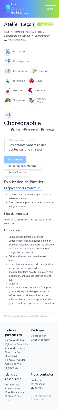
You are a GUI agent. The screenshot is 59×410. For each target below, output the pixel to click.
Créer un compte (40, 340)
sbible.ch (10, 400)
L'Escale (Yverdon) (15, 360)
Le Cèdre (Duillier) (15, 340)
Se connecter (38, 336)
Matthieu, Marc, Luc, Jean (28, 32)
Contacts (36, 380)
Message (40, 384)
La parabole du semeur (17, 36)
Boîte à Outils (13, 396)
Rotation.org (12, 384)
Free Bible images (15, 392)
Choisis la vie (12, 388)
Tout (6, 32)
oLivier (38, 388)
